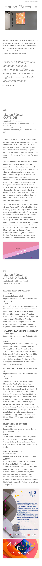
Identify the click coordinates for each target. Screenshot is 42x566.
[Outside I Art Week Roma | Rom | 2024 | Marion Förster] (21, 258)
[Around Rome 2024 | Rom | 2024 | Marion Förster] (21, 537)
